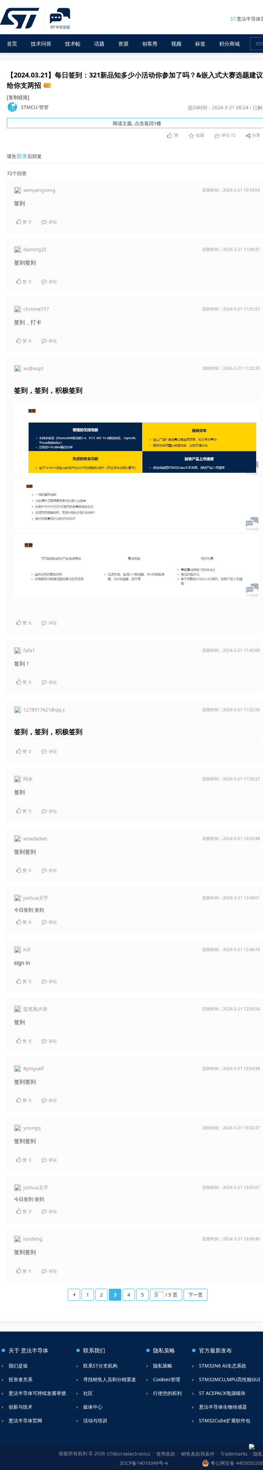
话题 (99, 43)
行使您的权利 (167, 1393)
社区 (88, 1393)
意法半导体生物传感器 (223, 1407)
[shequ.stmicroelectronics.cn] (36, 19)
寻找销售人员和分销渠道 (109, 1379)
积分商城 (229, 43)
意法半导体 (34, 1350)
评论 (228, 135)
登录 (21, 156)
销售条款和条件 (198, 1453)
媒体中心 (92, 1407)
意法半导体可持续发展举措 (37, 1393)
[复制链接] (18, 97)
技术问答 (41, 43)
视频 (176, 43)
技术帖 (72, 43)
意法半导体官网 (25, 1420)
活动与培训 (95, 1420)
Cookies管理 (166, 1379)
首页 (12, 43)
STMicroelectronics (128, 1453)
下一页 (195, 1294)
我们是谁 (18, 1365)
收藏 (200, 135)
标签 (200, 43)
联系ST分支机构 (100, 1365)
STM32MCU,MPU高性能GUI (229, 1379)
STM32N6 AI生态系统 (222, 1365)
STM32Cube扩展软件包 (224, 1420)
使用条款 (165, 1453)
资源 (123, 43)
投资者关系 (21, 1379)
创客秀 (150, 43)
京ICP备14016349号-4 (144, 1463)
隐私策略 (162, 1365)
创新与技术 (21, 1407)
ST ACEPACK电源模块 (222, 1393)
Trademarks (234, 1453)
